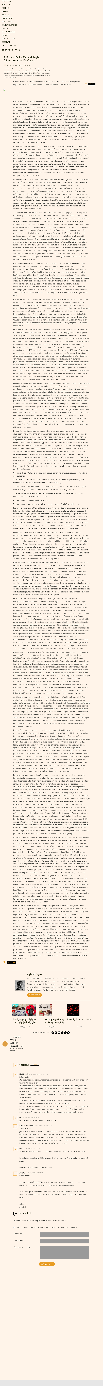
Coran (9, 962)
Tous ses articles (34, 994)
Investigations (8, 25)
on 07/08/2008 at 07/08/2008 (39, 1074)
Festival (5, 42)
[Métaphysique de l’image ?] (73, 1010)
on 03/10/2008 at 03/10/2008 (43, 1126)
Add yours (35, 1065)
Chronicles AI (8, 45)
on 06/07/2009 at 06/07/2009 (32, 1149)
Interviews (7, 18)
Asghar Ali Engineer (23, 65)
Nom (18, 1234)
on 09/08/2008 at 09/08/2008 (32, 1117)
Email (19, 1240)
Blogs (4, 11)
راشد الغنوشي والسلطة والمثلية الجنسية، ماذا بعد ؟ (53, 1021)
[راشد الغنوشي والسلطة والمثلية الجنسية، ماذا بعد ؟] (45, 1010)
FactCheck (6, 22)
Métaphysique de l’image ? (79, 1021)
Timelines (6, 15)
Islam (14, 962)
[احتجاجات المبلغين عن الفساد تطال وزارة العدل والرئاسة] (24, 1010)
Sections (6, 1)
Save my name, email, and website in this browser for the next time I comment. (47, 1227)
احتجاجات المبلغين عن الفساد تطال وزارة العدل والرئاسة (24, 1021)
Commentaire (22, 1247)
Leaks (4, 28)
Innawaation (8, 39)
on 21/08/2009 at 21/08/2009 (35, 1173)
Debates (5, 35)
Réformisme (92, 84)
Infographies (8, 32)
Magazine (6, 5)
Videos (5, 8)
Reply (52, 1074)
